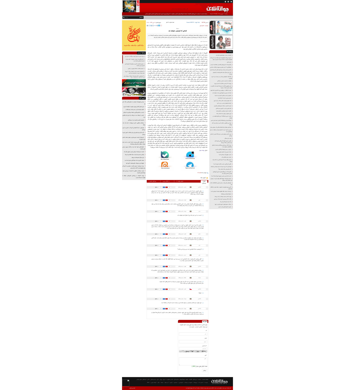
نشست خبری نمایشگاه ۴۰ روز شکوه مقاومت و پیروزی (222, 117)
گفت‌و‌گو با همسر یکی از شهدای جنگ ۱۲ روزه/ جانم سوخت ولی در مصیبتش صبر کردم (135, 72)
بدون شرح (229, 62)
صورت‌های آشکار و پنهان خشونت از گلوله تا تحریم (134, 106)
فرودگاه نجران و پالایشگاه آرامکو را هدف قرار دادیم (221, 120)
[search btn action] (123, 17)
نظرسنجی (181, 382)
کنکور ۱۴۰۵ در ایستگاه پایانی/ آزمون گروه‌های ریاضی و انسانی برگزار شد (222, 172)
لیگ (158, 382)
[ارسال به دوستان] (149, 25)
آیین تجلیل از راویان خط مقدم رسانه (223, 113)
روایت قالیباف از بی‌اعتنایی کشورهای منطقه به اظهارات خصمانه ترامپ (133, 176)
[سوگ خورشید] (221, 42)
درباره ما (206, 382)
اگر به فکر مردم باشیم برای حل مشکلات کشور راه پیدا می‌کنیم (133, 133)
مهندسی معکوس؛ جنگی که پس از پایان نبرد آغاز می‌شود (222, 124)
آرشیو (171, 382)
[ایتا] (165, 166)
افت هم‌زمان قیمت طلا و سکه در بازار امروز (222, 100)
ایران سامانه (126, 388)
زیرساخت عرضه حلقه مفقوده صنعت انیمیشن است (221, 191)
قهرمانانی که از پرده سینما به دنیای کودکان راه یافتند (220, 166)
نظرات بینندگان (204, 181)
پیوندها (195, 382)
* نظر (206, 355)
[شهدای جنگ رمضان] (221, 27)
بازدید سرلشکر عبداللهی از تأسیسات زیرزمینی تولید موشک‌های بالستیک (133, 172)
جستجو (175, 382)
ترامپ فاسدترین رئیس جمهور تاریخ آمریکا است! (221, 176)
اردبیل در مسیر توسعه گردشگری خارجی (223, 149)
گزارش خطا (203, 178)
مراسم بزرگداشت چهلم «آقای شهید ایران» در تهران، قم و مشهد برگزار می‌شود (221, 179)
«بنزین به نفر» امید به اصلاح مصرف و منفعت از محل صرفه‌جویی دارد (221, 130)
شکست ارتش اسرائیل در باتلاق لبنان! (223, 111)
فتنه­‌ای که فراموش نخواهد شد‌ (177, 31)
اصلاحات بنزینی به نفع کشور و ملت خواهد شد (221, 93)
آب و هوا (166, 382)
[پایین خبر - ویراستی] (190, 156)
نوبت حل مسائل (228, 138)
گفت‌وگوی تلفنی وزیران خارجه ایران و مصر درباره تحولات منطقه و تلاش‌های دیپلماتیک (133, 143)
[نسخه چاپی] (147, 25)
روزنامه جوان (201, 150)
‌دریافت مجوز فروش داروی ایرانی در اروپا (222, 204)
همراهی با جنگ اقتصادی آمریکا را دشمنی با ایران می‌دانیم (133, 128)
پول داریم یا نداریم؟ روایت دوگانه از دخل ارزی (134, 56)
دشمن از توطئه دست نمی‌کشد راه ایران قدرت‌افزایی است (133, 116)
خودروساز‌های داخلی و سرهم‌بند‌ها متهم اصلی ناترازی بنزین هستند (135, 64)
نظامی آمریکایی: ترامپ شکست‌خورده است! (222, 164)
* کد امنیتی (204, 346)
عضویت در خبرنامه (188, 382)
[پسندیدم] (161, 25)
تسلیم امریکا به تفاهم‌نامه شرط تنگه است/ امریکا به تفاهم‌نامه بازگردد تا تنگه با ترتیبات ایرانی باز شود (221, 58)
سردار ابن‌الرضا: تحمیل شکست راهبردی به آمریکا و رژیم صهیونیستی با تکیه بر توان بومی (133, 167)
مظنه (162, 382)
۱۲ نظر (167, 22)
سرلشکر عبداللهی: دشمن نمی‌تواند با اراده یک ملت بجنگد (133, 124)
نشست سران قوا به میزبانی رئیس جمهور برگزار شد (134, 152)
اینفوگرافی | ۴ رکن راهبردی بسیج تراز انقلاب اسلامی (220, 67)
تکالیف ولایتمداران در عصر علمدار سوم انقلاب (135, 109)
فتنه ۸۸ (199, 173)
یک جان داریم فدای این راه (225, 202)
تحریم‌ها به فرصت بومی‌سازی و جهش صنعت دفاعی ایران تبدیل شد (133, 138)
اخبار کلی (202, 26)
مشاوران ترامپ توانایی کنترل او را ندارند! (223, 95)
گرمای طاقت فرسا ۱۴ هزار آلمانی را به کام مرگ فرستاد (222, 160)
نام (206, 330)
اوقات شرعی (153, 382)
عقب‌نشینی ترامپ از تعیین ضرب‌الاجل (223, 108)
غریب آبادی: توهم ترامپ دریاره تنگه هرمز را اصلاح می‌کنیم (221, 135)
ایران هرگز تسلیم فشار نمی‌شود (138, 157)
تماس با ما (201, 382)
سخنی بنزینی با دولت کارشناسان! (224, 98)
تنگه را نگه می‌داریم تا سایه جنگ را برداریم (222, 199)
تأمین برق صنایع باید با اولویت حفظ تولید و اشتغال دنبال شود (221, 188)
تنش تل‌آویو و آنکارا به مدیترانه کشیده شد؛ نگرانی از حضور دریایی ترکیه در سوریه (221, 87)
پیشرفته (126, 17)
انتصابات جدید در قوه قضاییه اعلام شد (223, 55)
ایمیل (206, 338)
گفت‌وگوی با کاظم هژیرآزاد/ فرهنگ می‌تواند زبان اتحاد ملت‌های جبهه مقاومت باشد (134, 77)
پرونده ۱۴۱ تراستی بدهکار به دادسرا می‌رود (222, 83)
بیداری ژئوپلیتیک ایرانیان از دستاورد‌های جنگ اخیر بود (133, 103)
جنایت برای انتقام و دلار (226, 157)
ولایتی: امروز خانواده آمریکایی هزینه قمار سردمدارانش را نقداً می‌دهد (223, 141)
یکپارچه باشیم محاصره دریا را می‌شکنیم (136, 120)
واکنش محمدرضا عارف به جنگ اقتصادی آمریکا (134, 154)
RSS (148, 382)
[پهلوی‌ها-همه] (134, 92)
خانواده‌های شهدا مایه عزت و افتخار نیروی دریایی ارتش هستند (133, 148)
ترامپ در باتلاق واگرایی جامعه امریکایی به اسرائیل (133, 112)
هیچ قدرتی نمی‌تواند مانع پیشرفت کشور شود (135, 163)
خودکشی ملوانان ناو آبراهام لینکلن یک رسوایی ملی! (220, 127)
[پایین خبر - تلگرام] (190, 166)
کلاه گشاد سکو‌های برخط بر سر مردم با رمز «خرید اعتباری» (221, 77)
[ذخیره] (151, 25)
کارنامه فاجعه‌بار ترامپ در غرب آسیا (224, 103)
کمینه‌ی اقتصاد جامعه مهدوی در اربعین (136, 68)
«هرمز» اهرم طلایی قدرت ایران (224, 207)
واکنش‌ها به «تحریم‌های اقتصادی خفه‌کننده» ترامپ (220, 64)
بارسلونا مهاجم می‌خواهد (226, 194)
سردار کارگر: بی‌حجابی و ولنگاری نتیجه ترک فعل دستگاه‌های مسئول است (222, 146)
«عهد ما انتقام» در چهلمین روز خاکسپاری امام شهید (220, 90)
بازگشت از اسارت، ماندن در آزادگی (224, 81)
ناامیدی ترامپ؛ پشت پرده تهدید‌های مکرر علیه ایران (220, 70)
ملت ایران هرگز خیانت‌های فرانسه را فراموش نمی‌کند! (222, 73)
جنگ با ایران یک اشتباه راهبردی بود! (223, 152)
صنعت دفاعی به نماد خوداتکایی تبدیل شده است (134, 160)
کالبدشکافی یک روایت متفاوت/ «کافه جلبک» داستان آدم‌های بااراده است (135, 60)
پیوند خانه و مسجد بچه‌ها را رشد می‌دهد (223, 196)
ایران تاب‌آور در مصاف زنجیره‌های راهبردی (222, 106)
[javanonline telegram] (159, 25)
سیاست (206, 26)
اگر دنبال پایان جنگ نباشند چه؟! (224, 169)
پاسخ (156, 187)
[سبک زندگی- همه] (134, 35)
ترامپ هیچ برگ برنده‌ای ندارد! (225, 154)
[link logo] (334, 8)
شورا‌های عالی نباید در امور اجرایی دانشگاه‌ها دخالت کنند (221, 183)
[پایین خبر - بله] (165, 156)
